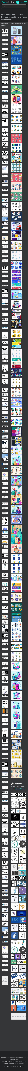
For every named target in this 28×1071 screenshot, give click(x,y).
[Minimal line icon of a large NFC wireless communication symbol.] (5, 551)
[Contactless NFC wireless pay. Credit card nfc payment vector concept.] (5, 706)
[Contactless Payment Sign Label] (16, 392)
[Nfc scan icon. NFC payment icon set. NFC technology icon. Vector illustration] (5, 83)
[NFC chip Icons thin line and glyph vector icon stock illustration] (5, 655)
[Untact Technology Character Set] (16, 69)
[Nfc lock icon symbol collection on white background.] (5, 697)
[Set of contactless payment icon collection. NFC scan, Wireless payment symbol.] (5, 603)
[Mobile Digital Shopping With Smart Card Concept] (16, 695)
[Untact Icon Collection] (16, 245)
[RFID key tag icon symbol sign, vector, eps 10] (5, 673)
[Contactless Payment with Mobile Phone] (16, 304)
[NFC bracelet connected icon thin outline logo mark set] (5, 650)
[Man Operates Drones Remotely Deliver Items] (16, 490)
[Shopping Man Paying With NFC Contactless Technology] (16, 40)
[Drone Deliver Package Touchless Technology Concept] (16, 460)
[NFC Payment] (16, 30)
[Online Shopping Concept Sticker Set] (16, 402)
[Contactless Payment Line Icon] (16, 206)
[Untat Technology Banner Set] (16, 157)
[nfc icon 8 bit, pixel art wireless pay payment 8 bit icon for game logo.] (5, 688)
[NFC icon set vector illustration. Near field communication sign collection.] (5, 172)
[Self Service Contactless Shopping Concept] (16, 226)
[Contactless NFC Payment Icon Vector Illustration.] (5, 598)
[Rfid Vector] (16, 59)
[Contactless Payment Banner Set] (16, 617)
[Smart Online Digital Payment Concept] (16, 480)
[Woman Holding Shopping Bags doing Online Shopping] (16, 685)
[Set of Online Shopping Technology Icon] (16, 382)
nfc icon (17, 789)
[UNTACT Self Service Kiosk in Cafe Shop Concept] (16, 763)
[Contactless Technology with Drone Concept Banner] (16, 235)
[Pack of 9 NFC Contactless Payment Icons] (16, 50)
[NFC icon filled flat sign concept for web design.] (5, 580)
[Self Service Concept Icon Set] (16, 411)
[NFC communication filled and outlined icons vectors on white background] (5, 664)
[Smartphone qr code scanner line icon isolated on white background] (5, 537)
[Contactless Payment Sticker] (16, 607)
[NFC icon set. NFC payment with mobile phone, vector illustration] (5, 45)
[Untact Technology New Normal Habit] (16, 627)
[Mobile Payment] (16, 89)
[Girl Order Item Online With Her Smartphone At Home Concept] (16, 509)
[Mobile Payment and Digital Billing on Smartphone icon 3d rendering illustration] (5, 566)
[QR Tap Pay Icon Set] (16, 108)
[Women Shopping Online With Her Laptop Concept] (16, 666)
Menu (22, 2)
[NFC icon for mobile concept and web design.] (5, 594)
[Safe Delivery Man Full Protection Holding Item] (16, 715)
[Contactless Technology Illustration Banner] (16, 744)
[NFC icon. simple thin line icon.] (5, 720)
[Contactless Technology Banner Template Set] (16, 314)
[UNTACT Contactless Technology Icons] (16, 754)
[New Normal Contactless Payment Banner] (16, 275)
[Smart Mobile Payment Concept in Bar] (16, 724)
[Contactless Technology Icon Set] (16, 128)
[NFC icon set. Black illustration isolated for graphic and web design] (5, 631)
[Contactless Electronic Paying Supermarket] (16, 294)
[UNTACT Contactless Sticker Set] (16, 196)
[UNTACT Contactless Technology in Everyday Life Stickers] (16, 773)
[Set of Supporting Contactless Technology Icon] (16, 255)
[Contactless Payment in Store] (16, 734)
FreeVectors (10, 2)
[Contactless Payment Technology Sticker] (16, 597)
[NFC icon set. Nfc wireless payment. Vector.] (5, 149)
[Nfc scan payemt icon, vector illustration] (5, 92)
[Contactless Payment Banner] (16, 363)
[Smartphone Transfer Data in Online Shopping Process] (16, 705)
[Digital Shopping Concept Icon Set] (16, 421)
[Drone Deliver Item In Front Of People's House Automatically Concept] (16, 499)
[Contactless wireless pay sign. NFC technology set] (5, 102)
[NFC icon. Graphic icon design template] (5, 233)
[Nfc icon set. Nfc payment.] (5, 74)
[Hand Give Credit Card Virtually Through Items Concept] (16, 529)
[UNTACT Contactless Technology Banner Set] (16, 343)
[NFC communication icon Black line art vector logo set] (5, 641)
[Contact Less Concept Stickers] (16, 79)
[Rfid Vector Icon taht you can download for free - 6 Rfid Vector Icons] (22, 867)
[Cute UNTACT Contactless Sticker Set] (16, 177)
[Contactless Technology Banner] (16, 587)
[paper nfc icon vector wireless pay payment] (5, 116)
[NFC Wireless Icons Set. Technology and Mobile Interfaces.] (5, 64)
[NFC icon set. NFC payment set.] (5, 69)
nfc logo (23, 789)
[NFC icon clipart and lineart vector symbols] (5, 243)
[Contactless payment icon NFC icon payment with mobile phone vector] (5, 561)
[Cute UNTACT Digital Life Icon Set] (16, 167)
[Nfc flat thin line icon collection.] (5, 504)
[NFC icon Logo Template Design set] (5, 186)
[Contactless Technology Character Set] (16, 333)
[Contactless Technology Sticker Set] (16, 323)
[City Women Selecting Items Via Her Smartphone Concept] (16, 539)
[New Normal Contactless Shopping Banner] (16, 284)
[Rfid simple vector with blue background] (15, 920)
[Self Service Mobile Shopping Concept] (16, 441)
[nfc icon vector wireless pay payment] (5, 111)
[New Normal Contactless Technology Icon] (16, 138)
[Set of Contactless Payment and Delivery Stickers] (16, 470)
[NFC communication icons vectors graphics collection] (5, 645)
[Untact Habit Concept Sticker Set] (16, 187)
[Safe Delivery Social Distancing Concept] (16, 675)
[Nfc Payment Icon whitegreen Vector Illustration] (5, 533)
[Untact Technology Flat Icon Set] (16, 147)
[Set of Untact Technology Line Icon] (16, 353)
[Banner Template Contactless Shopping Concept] (16, 431)
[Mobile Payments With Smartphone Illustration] (16, 99)
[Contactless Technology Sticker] (16, 372)
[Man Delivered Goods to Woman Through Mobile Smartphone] (16, 519)
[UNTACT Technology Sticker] (16, 216)
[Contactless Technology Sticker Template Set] (16, 646)
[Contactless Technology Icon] (16, 558)
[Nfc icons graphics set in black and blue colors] (5, 196)
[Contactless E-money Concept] (16, 578)
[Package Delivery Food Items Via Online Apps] (16, 548)
